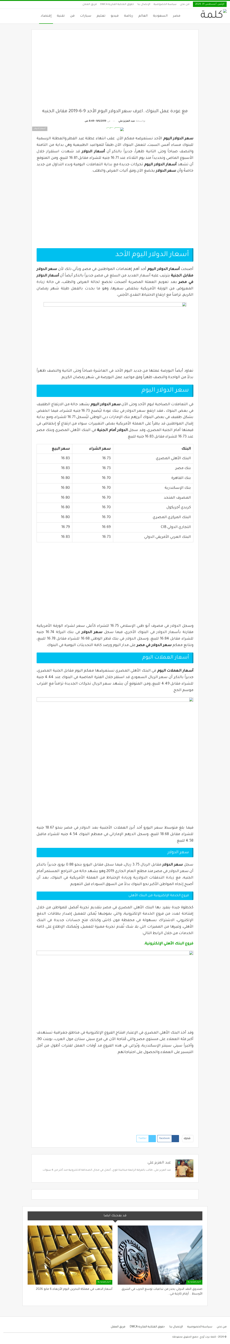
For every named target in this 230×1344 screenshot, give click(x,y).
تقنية (61, 16)
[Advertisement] (115, 71)
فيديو (115, 16)
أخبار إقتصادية (194, 1282)
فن (72, 16)
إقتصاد (46, 16)
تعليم (101, 16)
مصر (176, 16)
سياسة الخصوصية (165, 4)
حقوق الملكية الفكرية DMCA (117, 4)
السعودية (160, 16)
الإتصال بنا (143, 4)
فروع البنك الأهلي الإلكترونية (169, 944)
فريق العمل (89, 4)
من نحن (185, 4)
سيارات (85, 16)
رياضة (128, 16)
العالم (143, 16)
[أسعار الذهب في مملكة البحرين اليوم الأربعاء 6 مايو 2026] (70, 1255)
